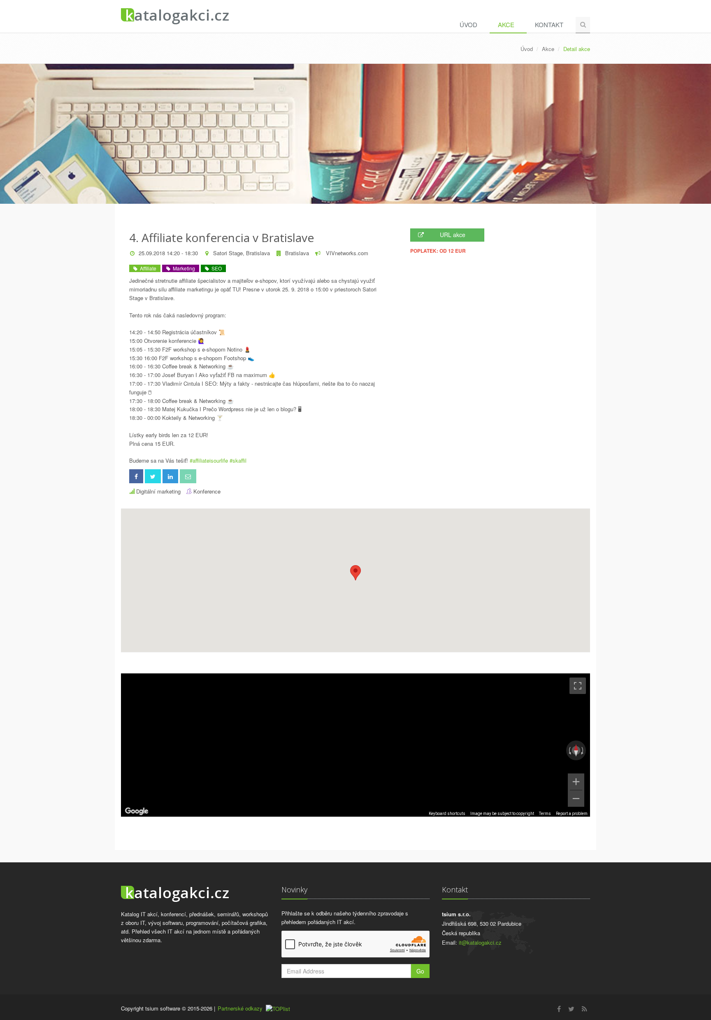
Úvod (468, 24)
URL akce (452, 235)
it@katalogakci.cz (480, 942)
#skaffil (238, 460)
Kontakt (549, 24)
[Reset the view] (576, 750)
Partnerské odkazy (240, 1008)
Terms (545, 813)
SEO (215, 268)
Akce (506, 24)
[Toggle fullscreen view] (577, 686)
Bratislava (297, 253)
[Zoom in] (576, 781)
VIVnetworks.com (346, 253)
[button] (355, 572)
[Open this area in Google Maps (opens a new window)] (136, 811)
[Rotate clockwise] (583, 750)
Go (420, 971)
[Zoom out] (576, 798)
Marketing (182, 268)
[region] (355, 745)
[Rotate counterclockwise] (569, 750)
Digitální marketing (158, 491)
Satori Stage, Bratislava (241, 253)
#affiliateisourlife (209, 460)
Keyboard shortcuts (447, 813)
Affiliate (146, 268)
